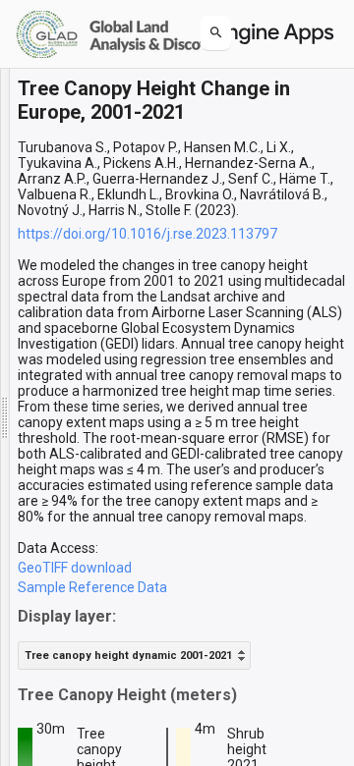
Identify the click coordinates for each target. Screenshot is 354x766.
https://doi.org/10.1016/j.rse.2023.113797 (147, 234)
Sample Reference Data (92, 587)
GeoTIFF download (75, 567)
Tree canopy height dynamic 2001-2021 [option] (128, 655)
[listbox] (134, 655)
